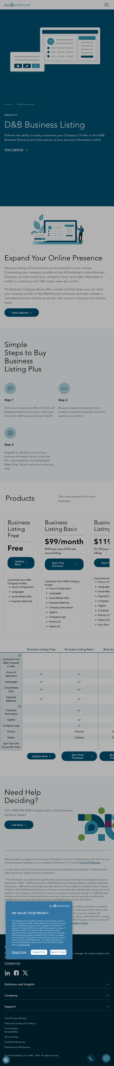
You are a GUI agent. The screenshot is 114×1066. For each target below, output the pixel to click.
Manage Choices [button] (19, 952)
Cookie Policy (24, 945)
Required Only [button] (39, 952)
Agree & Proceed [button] (58, 952)
